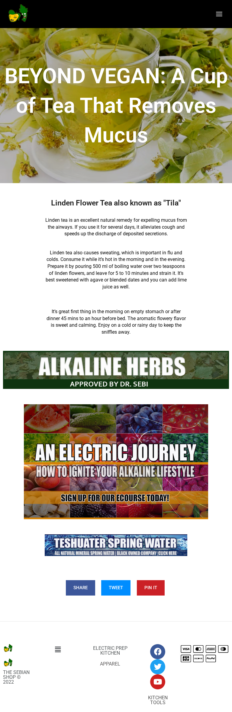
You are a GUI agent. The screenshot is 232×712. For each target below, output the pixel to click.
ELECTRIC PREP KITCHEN (110, 650)
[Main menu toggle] (219, 14)
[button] (58, 649)
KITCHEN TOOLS (158, 700)
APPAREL (110, 664)
